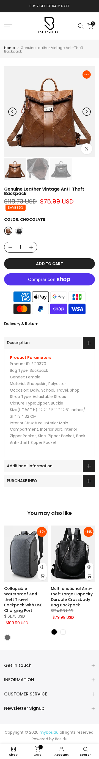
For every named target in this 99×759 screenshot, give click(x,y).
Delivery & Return (21, 323)
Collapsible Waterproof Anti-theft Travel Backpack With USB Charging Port (23, 599)
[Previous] (12, 112)
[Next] (86, 112)
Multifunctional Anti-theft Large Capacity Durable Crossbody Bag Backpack (72, 597)
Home (9, 47)
